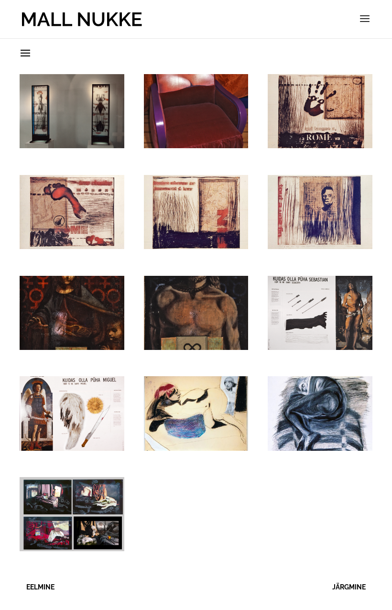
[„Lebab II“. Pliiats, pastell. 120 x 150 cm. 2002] (320, 448)
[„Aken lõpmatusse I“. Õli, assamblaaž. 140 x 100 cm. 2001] (72, 347)
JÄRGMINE (349, 587)
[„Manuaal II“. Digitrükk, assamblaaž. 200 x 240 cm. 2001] (72, 448)
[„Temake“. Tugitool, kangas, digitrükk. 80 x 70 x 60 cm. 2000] (196, 145)
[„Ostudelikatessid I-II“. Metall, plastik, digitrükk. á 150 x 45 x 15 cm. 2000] (72, 145)
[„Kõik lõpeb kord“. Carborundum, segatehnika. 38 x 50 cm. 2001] (320, 246)
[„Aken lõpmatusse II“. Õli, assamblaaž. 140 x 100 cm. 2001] (196, 347)
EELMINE (40, 587)
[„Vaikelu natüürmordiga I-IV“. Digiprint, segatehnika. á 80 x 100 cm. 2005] (72, 548)
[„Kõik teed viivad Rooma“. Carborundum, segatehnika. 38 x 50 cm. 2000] (72, 246)
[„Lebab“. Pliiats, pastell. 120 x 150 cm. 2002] (196, 448)
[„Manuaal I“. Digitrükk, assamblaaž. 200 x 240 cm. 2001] (320, 347)
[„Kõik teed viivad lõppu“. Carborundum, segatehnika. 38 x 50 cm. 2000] (196, 246)
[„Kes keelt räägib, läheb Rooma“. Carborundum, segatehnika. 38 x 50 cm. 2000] (320, 145)
